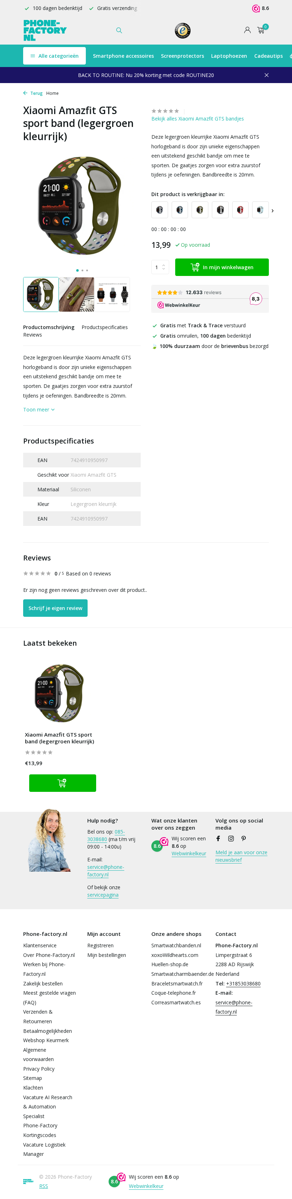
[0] (259, 30)
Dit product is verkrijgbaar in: (188, 194)
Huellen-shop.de (169, 964)
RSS (43, 1186)
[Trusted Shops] (183, 30)
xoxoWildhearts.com (174, 955)
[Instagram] (231, 839)
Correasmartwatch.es (176, 1002)
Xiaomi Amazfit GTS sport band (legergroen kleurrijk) (59, 738)
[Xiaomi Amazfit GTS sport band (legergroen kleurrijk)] (60, 694)
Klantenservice (40, 945)
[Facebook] (218, 839)
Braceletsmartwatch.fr (177, 983)
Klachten (33, 1087)
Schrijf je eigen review (55, 608)
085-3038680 (106, 835)
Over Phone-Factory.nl (49, 955)
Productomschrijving (48, 327)
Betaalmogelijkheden (47, 1031)
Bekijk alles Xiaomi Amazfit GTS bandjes (197, 118)
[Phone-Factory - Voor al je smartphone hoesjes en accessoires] (45, 30)
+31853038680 (243, 983)
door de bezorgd (209, 346)
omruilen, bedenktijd (205, 335)
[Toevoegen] (62, 783)
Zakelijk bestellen (43, 983)
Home (52, 93)
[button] (77, 270)
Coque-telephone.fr (173, 992)
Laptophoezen (229, 55)
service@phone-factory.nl (105, 871)
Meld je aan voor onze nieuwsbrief (241, 856)
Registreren (100, 945)
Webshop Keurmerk (46, 1040)
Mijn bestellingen (106, 955)
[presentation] (272, 209)
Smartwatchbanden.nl (176, 945)
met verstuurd (203, 325)
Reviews (32, 334)
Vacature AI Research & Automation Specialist (47, 1106)
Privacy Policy (38, 1068)
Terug (36, 93)
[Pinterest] (244, 839)
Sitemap (32, 1078)
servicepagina (103, 894)
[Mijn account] (247, 30)
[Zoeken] (119, 30)
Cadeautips (268, 55)
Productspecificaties (105, 327)
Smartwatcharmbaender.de (182, 973)
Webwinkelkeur (189, 853)
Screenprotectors (182, 55)
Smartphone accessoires (123, 55)
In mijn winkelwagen (228, 267)
